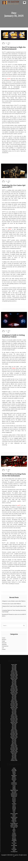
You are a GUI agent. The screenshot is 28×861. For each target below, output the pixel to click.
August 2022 (14, 723)
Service (14, 836)
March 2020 (14, 759)
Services (14, 838)
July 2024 (14, 695)
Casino (3, 637)
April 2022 (14, 728)
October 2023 (14, 706)
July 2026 (14, 665)
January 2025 (14, 687)
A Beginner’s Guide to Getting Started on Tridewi (13, 336)
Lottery (14, 816)
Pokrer (14, 830)
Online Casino (14, 824)
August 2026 (14, 664)
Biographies (14, 775)
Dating (14, 787)
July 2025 (14, 680)
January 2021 (14, 746)
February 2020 (14, 760)
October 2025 (14, 676)
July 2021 (14, 739)
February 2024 (14, 701)
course (14, 785)
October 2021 (14, 735)
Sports (14, 848)
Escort (14, 797)
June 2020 (14, 755)
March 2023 (14, 714)
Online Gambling (14, 825)
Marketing (4, 644)
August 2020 (14, 753)
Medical (14, 819)
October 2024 (14, 691)
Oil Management (14, 823)
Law (3, 647)
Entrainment (14, 796)
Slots (14, 844)
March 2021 (14, 744)
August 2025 (14, 679)
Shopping (14, 839)
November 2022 (14, 719)
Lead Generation (14, 813)
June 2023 (14, 711)
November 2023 (14, 705)
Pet (14, 828)
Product (4, 649)
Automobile (14, 770)
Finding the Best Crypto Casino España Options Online (14, 607)
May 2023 (14, 712)
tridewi (13, 368)
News (14, 822)
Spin (14, 846)
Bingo (14, 774)
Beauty (14, 771)
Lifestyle (14, 814)
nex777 (8, 78)
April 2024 (14, 699)
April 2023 (14, 713)
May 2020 (14, 756)
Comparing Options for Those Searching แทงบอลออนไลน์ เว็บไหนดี (14, 611)
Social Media (14, 845)
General (14, 808)
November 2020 (14, 749)
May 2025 (14, 683)
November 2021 (14, 734)
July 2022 (14, 724)
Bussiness (14, 779)
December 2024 (14, 689)
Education (4, 642)
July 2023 (14, 710)
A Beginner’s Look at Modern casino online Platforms (13, 601)
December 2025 (14, 674)
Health (3, 641)
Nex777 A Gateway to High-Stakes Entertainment (14, 48)
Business (4, 639)
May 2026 (14, 668)
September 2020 (14, 751)
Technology (14, 849)
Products (14, 834)
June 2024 (14, 696)
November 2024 (14, 690)
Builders (14, 776)
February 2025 (14, 686)
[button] (24, 2)
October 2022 (14, 721)
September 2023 (14, 707)
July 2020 (14, 754)
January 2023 (14, 717)
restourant (14, 835)
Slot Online (14, 843)
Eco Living (14, 791)
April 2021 (14, 743)
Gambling (14, 803)
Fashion (14, 800)
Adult (14, 768)
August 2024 (14, 694)
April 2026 (14, 669)
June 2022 (14, 726)
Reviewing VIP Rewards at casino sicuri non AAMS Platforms (14, 615)
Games (14, 806)
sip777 (9, 229)
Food (14, 802)
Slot (8, 44)
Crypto (14, 786)
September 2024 (14, 692)
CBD (14, 781)
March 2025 (14, 685)
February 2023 (14, 716)
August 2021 (14, 738)
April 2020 (14, 757)
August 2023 (14, 708)
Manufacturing (14, 817)
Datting (14, 789)
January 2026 (14, 673)
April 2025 (14, 684)
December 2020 (14, 748)
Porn (14, 832)
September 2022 (14, 722)
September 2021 (14, 737)
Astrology (14, 769)
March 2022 (14, 729)
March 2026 (14, 670)
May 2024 (14, 697)
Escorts (14, 798)
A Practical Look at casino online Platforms (11, 603)
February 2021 (14, 745)
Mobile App (14, 820)
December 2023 (14, 703)
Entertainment (5, 646)
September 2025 (14, 678)
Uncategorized (14, 851)
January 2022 (14, 732)
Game (14, 805)
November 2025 (14, 675)
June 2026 (14, 667)
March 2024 (14, 700)
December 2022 (14, 718)
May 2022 (14, 727)
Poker (14, 829)
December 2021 (14, 733)
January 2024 (14, 702)
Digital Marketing (14, 790)
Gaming (14, 807)
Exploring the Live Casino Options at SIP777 (13, 186)
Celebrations (14, 782)
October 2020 (14, 750)
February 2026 (14, 672)
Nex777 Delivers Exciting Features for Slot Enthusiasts (14, 475)
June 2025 (14, 681)
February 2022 (14, 730)
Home (14, 811)
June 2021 (14, 740)
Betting (14, 773)
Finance (14, 801)
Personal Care (14, 827)
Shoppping (14, 840)
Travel (14, 850)
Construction (14, 784)
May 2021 (14, 742)
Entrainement (14, 795)
